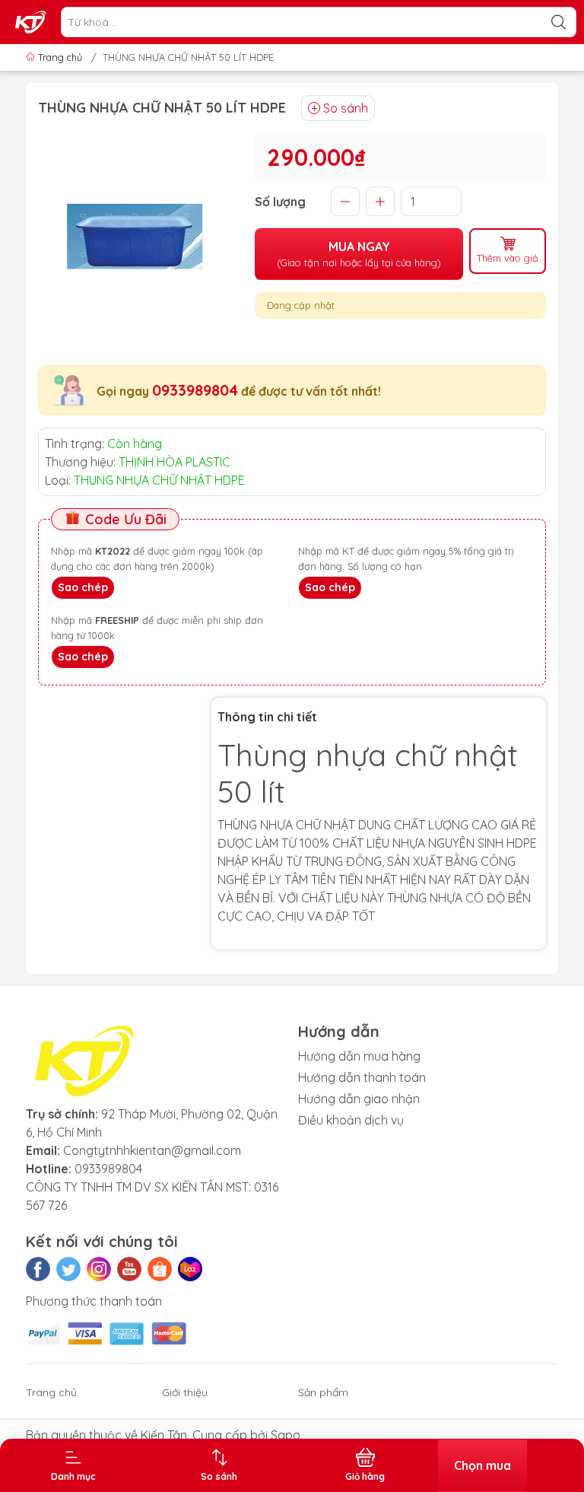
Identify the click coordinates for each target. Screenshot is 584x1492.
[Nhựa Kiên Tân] (31, 22)
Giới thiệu (185, 1392)
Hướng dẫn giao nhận (359, 1098)
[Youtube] (129, 1269)
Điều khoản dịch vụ (351, 1120)
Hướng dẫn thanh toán (362, 1077)
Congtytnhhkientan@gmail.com (152, 1150)
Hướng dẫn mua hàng (359, 1056)
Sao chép (83, 587)
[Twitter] (68, 1269)
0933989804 (195, 389)
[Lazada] (190, 1269)
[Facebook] (38, 1269)
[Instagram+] (99, 1269)
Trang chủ (60, 57)
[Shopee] (160, 1269)
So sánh (345, 108)
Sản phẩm (323, 1392)
